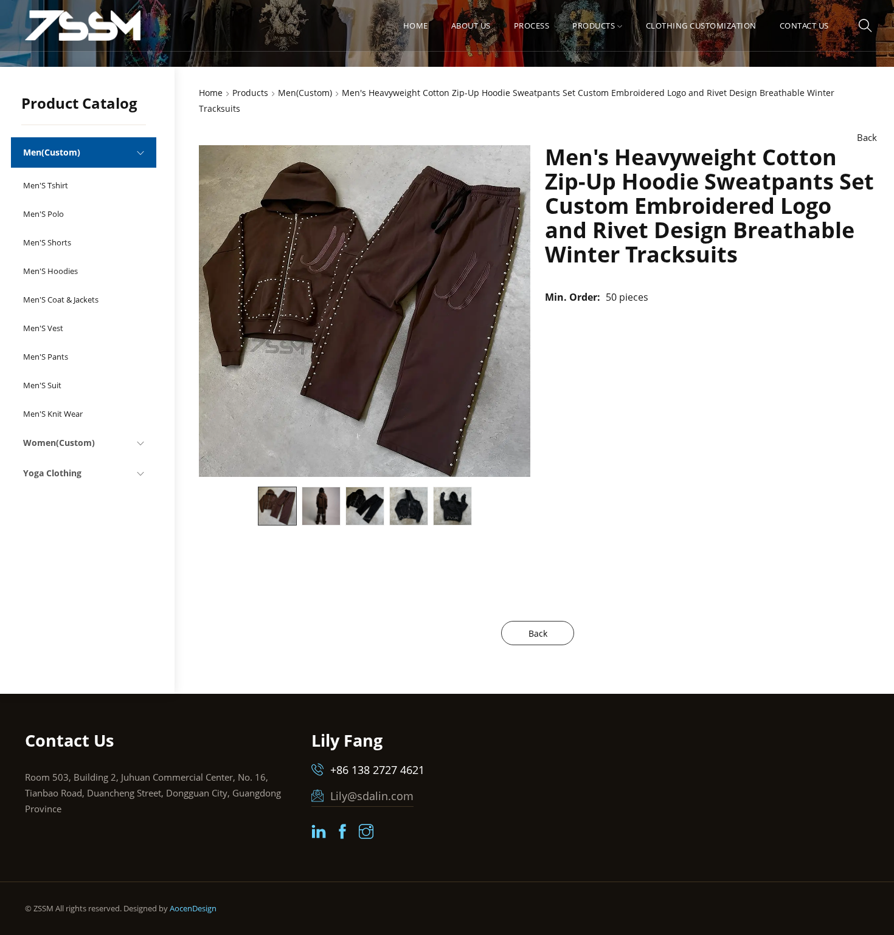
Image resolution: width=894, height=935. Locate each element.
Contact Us (804, 25)
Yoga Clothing (52, 473)
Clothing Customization (701, 25)
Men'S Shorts (47, 242)
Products (593, 25)
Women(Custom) (59, 442)
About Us (471, 25)
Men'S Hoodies (50, 270)
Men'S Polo (43, 213)
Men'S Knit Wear (53, 413)
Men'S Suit (42, 385)
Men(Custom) (51, 152)
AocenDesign (193, 908)
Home (415, 25)
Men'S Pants (45, 356)
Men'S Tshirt (45, 185)
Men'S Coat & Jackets (61, 299)
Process (532, 25)
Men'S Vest (43, 328)
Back (867, 137)
